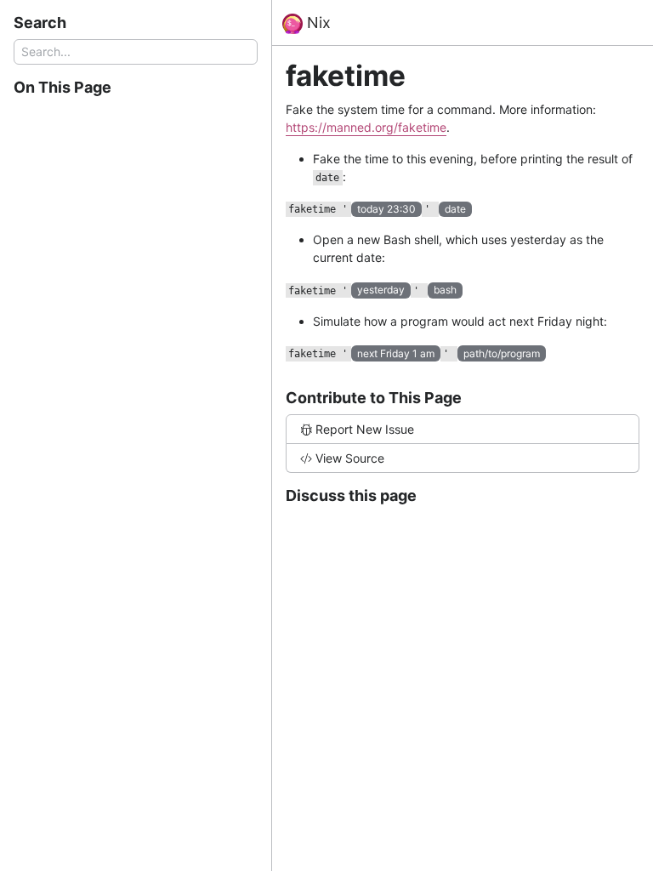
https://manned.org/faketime (366, 127)
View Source (349, 458)
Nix (317, 22)
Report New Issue (364, 429)
